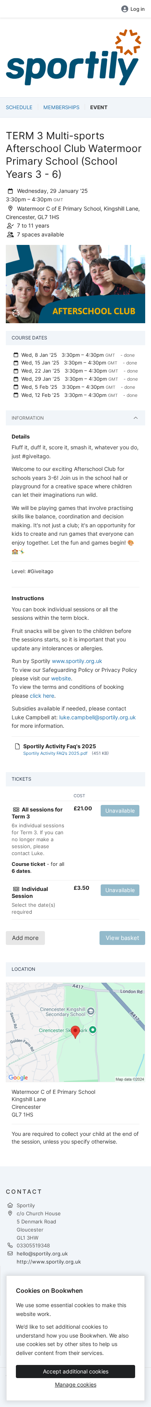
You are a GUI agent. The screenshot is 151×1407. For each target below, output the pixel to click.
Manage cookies (75, 1384)
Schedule (19, 107)
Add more (25, 937)
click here (42, 695)
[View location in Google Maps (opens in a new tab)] (75, 1032)
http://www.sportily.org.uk (49, 1262)
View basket (122, 937)
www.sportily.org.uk (77, 661)
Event (99, 107)
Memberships (61, 107)
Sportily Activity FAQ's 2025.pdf (55, 753)
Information (28, 418)
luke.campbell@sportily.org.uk (97, 717)
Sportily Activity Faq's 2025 (59, 746)
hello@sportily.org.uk (42, 1253)
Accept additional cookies (75, 1371)
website (61, 678)
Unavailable (120, 810)
